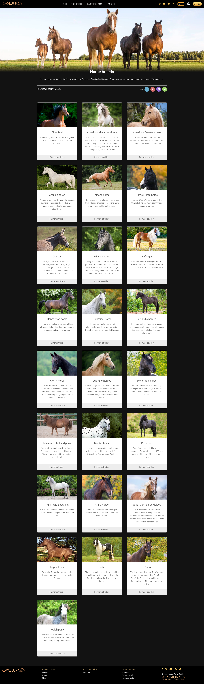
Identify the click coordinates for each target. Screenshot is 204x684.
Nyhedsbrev (46, 675)
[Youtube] (164, 3)
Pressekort (86, 673)
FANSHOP (111, 4)
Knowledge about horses (49, 89)
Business (125, 673)
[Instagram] (160, 3)
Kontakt (45, 673)
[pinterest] (168, 3)
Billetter (197, 4)
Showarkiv (46, 678)
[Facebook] (156, 3)
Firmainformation (128, 678)
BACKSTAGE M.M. (94, 4)
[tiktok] (172, 3)
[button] (146, 89)
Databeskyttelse (128, 675)
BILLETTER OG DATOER (73, 4)
